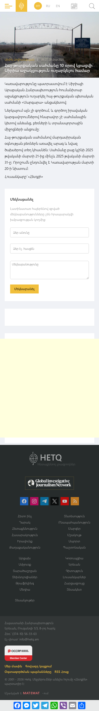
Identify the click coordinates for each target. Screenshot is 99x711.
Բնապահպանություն (74, 522)
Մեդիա (25, 589)
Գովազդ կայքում (38, 666)
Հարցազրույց (74, 583)
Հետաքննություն (24, 528)
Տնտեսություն (74, 516)
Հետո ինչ (25, 516)
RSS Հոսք (62, 671)
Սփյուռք (25, 564)
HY (38, 6)
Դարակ (24, 522)
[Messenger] (26, 705)
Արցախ (25, 558)
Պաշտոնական (74, 547)
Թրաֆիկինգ (25, 583)
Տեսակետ (74, 589)
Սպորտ (74, 541)
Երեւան (74, 564)
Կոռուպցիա (74, 558)
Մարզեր (74, 528)
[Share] (81, 705)
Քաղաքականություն (24, 547)
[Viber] (63, 705)
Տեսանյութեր (25, 600)
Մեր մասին (13, 666)
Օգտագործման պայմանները (28, 671)
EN (58, 6)
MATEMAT (31, 693)
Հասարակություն (25, 535)
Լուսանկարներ (74, 577)
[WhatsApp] (54, 705)
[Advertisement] (49, 388)
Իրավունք (24, 541)
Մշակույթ (74, 535)
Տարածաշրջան (25, 571)
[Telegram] (45, 705)
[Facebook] (17, 705)
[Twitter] (35, 705)
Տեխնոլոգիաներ (24, 577)
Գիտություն (74, 571)
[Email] (72, 705)
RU (48, 6)
